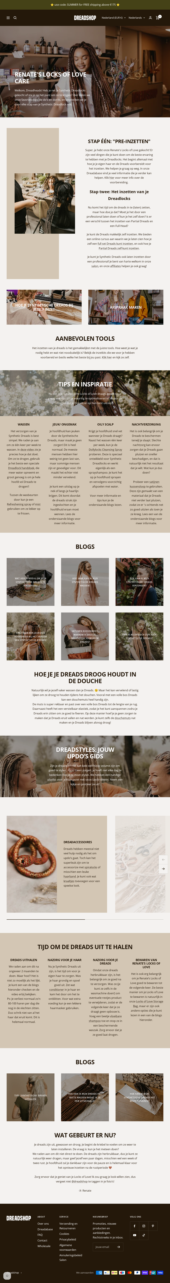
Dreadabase (45, 1229)
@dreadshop (80, 1181)
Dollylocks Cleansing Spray (105, 449)
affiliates (115, 266)
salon (94, 266)
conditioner (56, 989)
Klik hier (107, 357)
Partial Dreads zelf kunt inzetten (119, 248)
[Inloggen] (150, 17)
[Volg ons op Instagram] (143, 1226)
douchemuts (123, 718)
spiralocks (91, 867)
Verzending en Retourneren (68, 1226)
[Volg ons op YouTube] (134, 1235)
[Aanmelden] (118, 1247)
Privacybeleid (67, 1239)
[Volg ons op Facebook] (134, 1226)
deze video (27, 449)
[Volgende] (163, 869)
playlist (51, 779)
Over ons (43, 1223)
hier (111, 178)
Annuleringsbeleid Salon (70, 1257)
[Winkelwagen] (157, 17)
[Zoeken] (15, 17)
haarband (70, 876)
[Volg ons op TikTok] (143, 1235)
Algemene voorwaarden (67, 1247)
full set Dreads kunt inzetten (115, 243)
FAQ (40, 1235)
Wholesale (44, 1246)
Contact (42, 1240)
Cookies (64, 1234)
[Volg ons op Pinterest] (152, 1226)
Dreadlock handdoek (21, 468)
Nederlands (135, 17)
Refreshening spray (19, 504)
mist (38, 504)
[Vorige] (163, 859)
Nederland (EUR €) (112, 17)
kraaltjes (69, 881)
